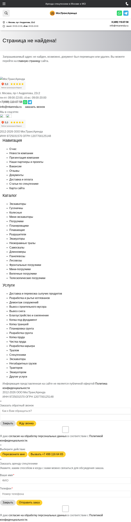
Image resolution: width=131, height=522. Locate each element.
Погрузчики (16, 221)
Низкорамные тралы (22, 243)
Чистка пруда (17, 341)
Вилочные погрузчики (23, 273)
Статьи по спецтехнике (24, 183)
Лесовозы (15, 260)
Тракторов (16, 367)
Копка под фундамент (23, 319)
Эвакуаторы (17, 238)
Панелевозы (17, 256)
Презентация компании (24, 157)
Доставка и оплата (21, 179)
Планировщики (19, 225)
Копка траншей (18, 324)
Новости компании (21, 153)
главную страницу (28, 61)
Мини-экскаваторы (21, 216)
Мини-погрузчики (20, 269)
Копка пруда (17, 337)
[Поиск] (6, 13)
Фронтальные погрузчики (25, 264)
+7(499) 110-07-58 (11, 101)
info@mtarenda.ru (119, 25)
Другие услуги (18, 376)
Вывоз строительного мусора (27, 306)
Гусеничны (16, 208)
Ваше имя (7, 475)
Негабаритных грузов (23, 363)
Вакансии (15, 166)
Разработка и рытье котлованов (29, 298)
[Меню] (4, 4)
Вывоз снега (17, 311)
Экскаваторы (17, 203)
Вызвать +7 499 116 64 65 (47, 454)
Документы (16, 175)
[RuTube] (3, 116)
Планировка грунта (21, 328)
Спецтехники (17, 354)
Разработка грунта (21, 333)
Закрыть (8, 423)
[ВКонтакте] (9, 116)
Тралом (14, 350)
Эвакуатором (17, 372)
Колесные (15, 212)
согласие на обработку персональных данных (38, 436)
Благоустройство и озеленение (29, 315)
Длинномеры (17, 251)
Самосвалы (16, 247)
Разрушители (17, 234)
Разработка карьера (22, 345)
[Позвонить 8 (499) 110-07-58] (127, 3)
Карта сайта (17, 188)
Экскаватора (17, 359)
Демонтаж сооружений (23, 302)
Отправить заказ (29, 502)
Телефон (6, 488)
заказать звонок (35, 106)
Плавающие (17, 230)
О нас (13, 149)
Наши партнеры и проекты (26, 161)
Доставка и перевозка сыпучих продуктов (35, 293)
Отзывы (14, 170)
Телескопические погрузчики (27, 278)
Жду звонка (26, 423)
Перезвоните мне (14, 454)
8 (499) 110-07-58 (120, 22)
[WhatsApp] (119, 13)
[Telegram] (125, 13)
